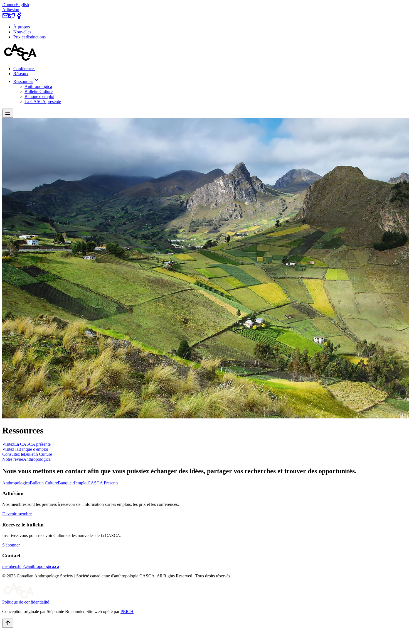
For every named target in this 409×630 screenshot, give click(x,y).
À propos (21, 26)
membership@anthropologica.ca (30, 566)
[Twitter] (12, 17)
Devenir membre (17, 513)
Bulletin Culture (38, 91)
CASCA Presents (103, 483)
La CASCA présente (42, 101)
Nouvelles (22, 32)
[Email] (5, 17)
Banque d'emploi (39, 96)
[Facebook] (19, 17)
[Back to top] (7, 623)
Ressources (23, 81)
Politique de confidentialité (25, 602)
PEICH (127, 611)
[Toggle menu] (7, 113)
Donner (9, 4)
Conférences (24, 68)
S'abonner (11, 545)
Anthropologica (38, 86)
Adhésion (10, 9)
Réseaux (20, 73)
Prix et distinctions (29, 37)
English (22, 4)
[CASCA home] (20, 59)
